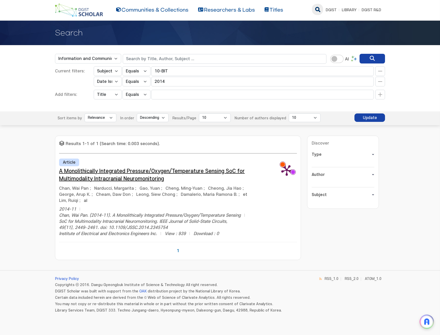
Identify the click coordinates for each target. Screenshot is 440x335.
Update (370, 117)
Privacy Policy (67, 279)
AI (347, 59)
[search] (372, 58)
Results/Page (184, 118)
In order (127, 118)
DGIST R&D (371, 10)
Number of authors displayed (260, 118)
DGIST (331, 10)
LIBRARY (349, 10)
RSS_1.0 (331, 279)
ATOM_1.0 (373, 279)
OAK (143, 291)
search (317, 9)
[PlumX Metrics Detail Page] (286, 170)
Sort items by (70, 118)
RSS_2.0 (352, 279)
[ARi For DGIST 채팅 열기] (427, 322)
